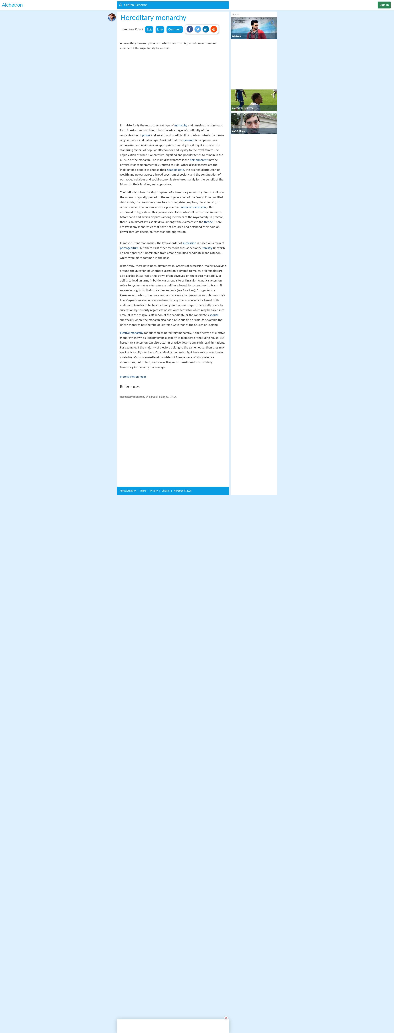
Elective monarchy (131, 436)
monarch (188, 185)
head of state (175, 215)
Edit (149, 29)
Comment (174, 29)
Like (160, 29)
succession (189, 346)
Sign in (384, 4)
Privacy (154, 972)
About (128, 972)
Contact (165, 972)
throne (208, 267)
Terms (143, 972)
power (146, 180)
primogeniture (129, 351)
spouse (214, 418)
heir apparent (199, 205)
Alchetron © (182, 972)
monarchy (180, 170)
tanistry (207, 351)
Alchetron (12, 5)
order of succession (193, 252)
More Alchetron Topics (133, 480)
